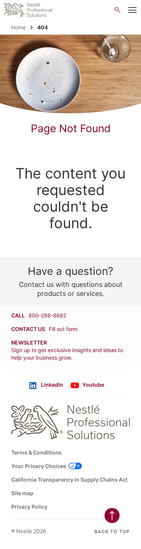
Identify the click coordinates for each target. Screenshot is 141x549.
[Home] (28, 10)
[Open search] (117, 10)
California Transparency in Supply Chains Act (69, 479)
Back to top (112, 531)
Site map (22, 493)
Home (18, 27)
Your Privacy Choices (38, 466)
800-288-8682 (47, 315)
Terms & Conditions (36, 452)
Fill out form (63, 329)
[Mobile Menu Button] (132, 10)
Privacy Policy (29, 506)
